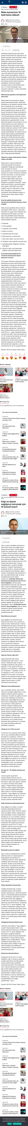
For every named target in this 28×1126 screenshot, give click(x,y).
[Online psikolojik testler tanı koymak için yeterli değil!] (14, 457)
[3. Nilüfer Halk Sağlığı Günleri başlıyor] (14, 434)
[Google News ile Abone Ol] (6, 46)
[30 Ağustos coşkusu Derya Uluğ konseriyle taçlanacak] (14, 480)
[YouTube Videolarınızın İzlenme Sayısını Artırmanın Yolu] (14, 418)
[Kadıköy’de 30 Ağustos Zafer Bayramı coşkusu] (14, 472)
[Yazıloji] (9, 2)
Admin (7, 20)
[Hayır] (26, 1121)
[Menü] (2, 2)
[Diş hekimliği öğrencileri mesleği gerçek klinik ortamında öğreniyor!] (14, 449)
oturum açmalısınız (18, 405)
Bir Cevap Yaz (4, 402)
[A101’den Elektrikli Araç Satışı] (14, 464)
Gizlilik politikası (17, 1123)
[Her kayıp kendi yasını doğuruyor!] (6, 375)
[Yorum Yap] (2, 50)
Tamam (9, 1123)
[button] (23, 2)
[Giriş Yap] (25, 2)
